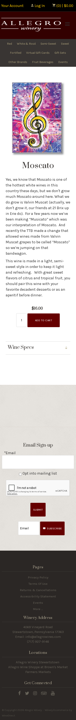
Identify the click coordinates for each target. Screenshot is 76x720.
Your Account (12, 5)
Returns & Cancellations (38, 590)
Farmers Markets (38, 672)
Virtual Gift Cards (38, 53)
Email (14, 524)
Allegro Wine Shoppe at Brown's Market (38, 667)
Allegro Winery (30, 25)
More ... (38, 609)
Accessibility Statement (38, 596)
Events (63, 62)
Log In (40, 5)
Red (9, 44)
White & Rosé (26, 44)
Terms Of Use (38, 584)
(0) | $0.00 (64, 5)
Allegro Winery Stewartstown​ (37, 662)
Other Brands (17, 62)
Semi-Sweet (48, 44)
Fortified (15, 53)
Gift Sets (60, 53)
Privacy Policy (38, 577)
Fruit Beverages (42, 62)
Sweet (65, 44)
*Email (10, 453)
